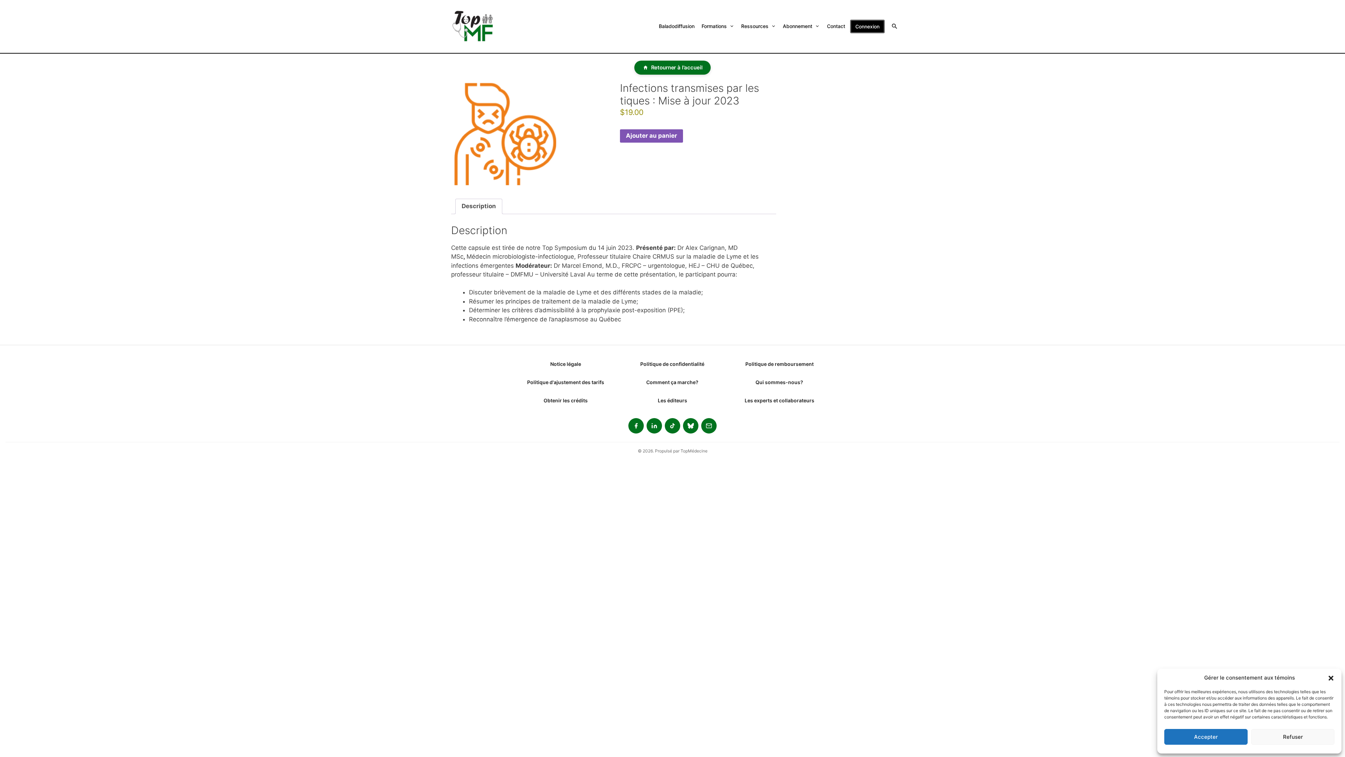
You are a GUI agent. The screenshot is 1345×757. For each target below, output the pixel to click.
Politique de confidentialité (672, 364)
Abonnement (797, 26)
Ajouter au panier (651, 135)
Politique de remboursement (779, 364)
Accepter (1206, 737)
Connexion (867, 26)
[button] (1330, 677)
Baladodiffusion (677, 26)
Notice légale (565, 364)
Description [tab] (479, 206)
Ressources (754, 26)
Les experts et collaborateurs (779, 400)
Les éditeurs (672, 400)
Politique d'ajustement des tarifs (565, 382)
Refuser (1293, 737)
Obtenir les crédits (566, 400)
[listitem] (636, 426)
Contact (836, 26)
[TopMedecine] (477, 26)
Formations (714, 26)
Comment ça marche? (672, 382)
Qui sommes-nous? (779, 382)
